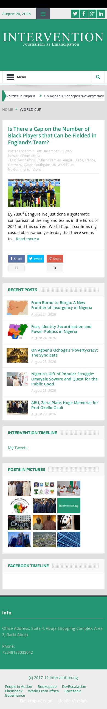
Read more (26, 238)
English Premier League (54, 160)
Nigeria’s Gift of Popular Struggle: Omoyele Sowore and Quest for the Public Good (64, 378)
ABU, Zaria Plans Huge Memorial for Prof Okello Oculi (64, 405)
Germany (15, 164)
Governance (15, 695)
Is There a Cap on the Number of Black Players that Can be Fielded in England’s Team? (52, 135)
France (90, 160)
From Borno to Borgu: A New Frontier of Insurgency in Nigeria (61, 305)
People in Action (18, 686)
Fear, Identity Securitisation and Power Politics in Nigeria (61, 329)
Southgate (42, 164)
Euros (78, 160)
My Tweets (17, 447)
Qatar (28, 164)
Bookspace (47, 686)
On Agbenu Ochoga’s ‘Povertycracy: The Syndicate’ (64, 352)
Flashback (13, 691)
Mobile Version (72, 701)
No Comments (19, 169)
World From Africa (26, 155)
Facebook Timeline (28, 565)
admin (29, 151)
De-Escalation (74, 686)
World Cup (66, 164)
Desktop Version (36, 701)
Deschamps (26, 160)
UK (54, 164)
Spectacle (72, 691)
